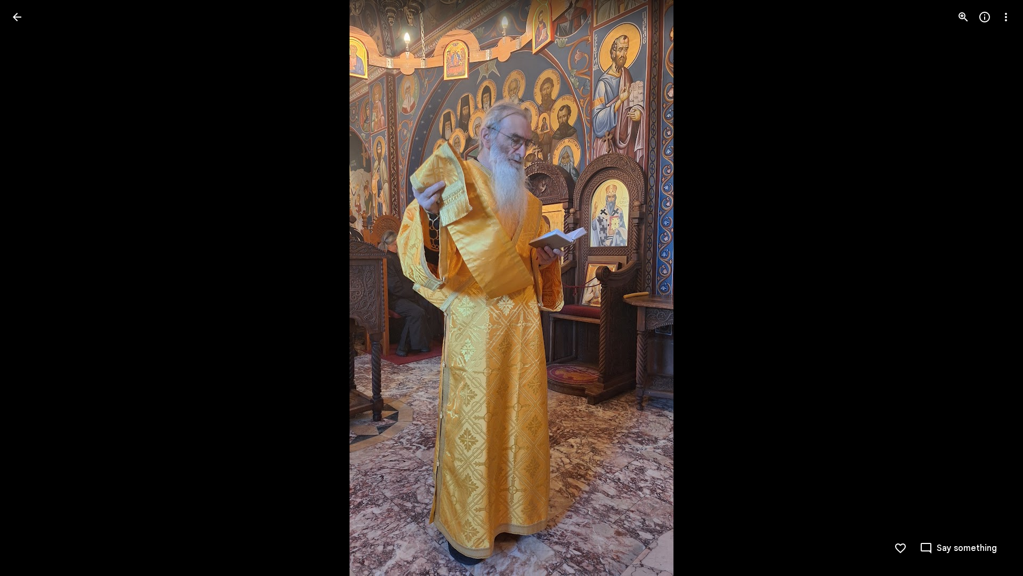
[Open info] (984, 17)
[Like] (900, 548)
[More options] (1006, 17)
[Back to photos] (17, 17)
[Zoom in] (963, 17)
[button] (30, 288)
